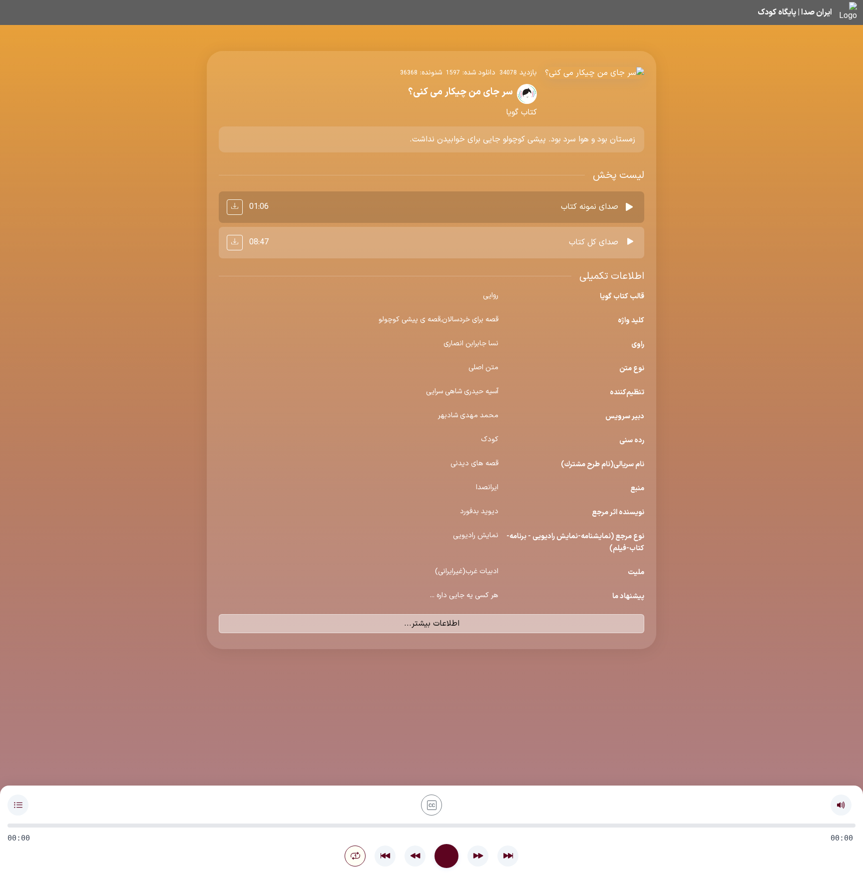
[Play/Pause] (446, 856)
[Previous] (385, 856)
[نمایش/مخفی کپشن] (431, 805)
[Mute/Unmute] (841, 805)
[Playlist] (17, 805)
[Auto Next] (355, 856)
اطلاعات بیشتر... (431, 624)
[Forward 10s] (477, 856)
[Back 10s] (415, 856)
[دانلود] (235, 207)
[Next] (507, 856)
